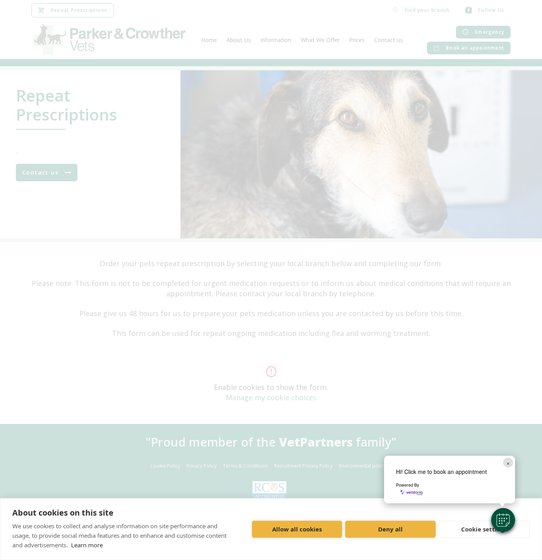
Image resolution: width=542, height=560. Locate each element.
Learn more (87, 545)
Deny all (390, 529)
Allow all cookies (297, 529)
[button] (503, 520)
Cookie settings (484, 529)
